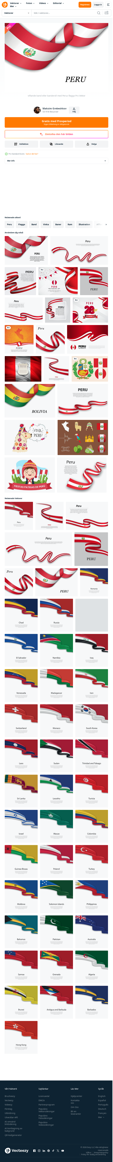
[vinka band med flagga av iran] (91, 684)
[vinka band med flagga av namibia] (56, 648)
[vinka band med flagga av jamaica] (91, 613)
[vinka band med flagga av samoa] (21, 965)
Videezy (8, 1103)
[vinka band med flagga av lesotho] (56, 789)
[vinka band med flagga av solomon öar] (56, 895)
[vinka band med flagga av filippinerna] (91, 895)
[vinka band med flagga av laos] (21, 754)
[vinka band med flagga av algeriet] (91, 965)
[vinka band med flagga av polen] (56, 860)
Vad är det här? (32, 154)
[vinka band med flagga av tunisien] (91, 789)
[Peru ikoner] (83, 436)
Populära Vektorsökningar (46, 1108)
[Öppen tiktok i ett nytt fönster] (53, 1149)
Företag (8, 1107)
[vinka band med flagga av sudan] (56, 754)
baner (58, 223)
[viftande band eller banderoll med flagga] (26, 249)
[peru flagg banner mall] (58, 280)
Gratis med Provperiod (56, 122)
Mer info (11, 159)
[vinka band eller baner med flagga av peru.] (79, 249)
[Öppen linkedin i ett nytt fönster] (44, 1149)
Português (101, 1103)
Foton (29, 3)
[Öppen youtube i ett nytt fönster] (63, 1149)
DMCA (41, 1098)
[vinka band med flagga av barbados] (91, 1000)
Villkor (86, 1151)
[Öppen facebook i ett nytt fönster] (34, 1149)
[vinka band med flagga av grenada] (56, 965)
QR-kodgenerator (13, 1133)
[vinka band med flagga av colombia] (91, 824)
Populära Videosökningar (45, 1122)
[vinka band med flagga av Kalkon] (91, 860)
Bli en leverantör (74, 1111)
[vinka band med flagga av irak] (91, 648)
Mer (12, 6)
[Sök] (98, 13)
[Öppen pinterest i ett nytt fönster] (48, 1149)
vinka (46, 223)
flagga (21, 223)
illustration (84, 223)
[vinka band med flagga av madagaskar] (56, 684)
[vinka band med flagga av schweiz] (21, 719)
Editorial (57, 3)
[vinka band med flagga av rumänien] (94, 581)
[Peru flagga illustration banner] (23, 367)
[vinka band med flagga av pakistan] (56, 930)
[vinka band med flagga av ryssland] (56, 613)
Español (100, 1098)
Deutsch (100, 1107)
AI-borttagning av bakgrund (13, 1128)
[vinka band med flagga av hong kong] (21, 1035)
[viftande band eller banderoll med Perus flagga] (24, 308)
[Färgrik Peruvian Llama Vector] (30, 436)
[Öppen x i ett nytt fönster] (58, 1149)
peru (9, 223)
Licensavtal (43, 1094)
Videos (42, 3)
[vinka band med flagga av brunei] (21, 1000)
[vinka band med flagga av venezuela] (21, 684)
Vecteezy (9, 1098)
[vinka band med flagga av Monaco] (56, 719)
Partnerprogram (46, 1103)
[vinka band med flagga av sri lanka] (21, 789)
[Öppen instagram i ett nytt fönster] (39, 1149)
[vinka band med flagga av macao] (56, 824)
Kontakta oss (73, 1100)
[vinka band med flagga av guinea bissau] (21, 860)
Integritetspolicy (99, 1151)
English (99, 1094)
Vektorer (14, 3)
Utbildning (10, 1111)
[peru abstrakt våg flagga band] (20, 280)
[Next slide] (101, 223)
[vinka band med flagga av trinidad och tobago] (91, 754)
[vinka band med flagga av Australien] (91, 930)
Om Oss (73, 1105)
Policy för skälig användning (91, 1153)
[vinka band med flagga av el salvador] (21, 648)
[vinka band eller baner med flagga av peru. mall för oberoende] (82, 473)
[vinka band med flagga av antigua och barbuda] (56, 1000)
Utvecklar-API (11, 1115)
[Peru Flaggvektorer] (90, 367)
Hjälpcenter (75, 1094)
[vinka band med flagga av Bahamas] (21, 930)
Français (100, 1111)
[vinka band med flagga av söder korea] (91, 719)
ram (70, 223)
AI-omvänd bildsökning (10, 1121)
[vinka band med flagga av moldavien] (21, 895)
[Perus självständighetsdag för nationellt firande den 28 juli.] (87, 338)
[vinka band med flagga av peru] (19, 514)
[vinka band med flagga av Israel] (21, 824)
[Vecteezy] (5, 5)
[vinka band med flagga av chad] (21, 613)
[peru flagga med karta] (19, 338)
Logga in (98, 4)
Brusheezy (10, 1094)
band (34, 223)
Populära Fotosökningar (45, 1115)
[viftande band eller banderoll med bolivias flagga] (30, 399)
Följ (74, 111)
